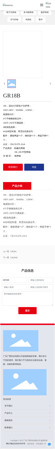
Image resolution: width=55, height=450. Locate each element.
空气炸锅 (14, 19)
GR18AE (14, 258)
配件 (41, 19)
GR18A (13, 251)
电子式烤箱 (11, 12)
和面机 (28, 19)
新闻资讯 (8, 420)
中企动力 (39, 444)
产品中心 (8, 413)
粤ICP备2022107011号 (15, 443)
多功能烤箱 (28, 12)
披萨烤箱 (45, 12)
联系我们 (8, 428)
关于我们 (8, 406)
